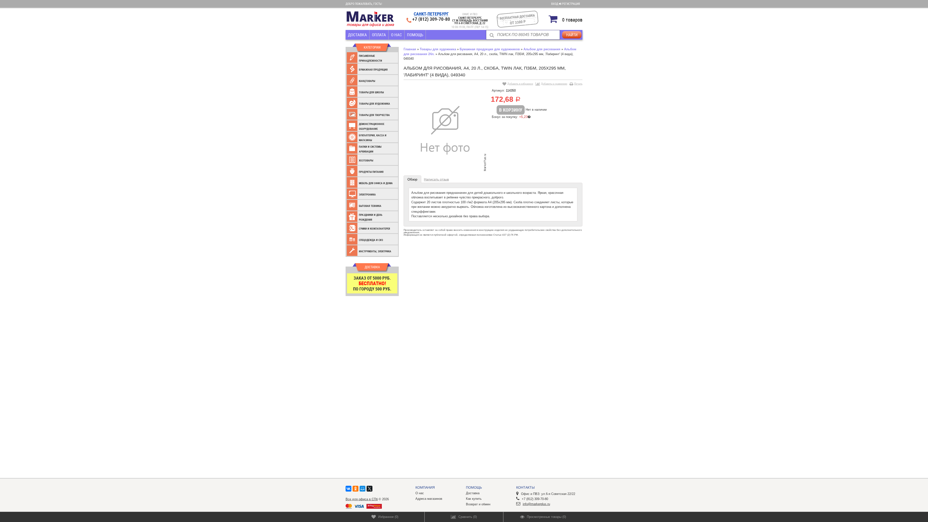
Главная (410, 49)
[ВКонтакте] (348, 489)
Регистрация (571, 4)
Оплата (379, 34)
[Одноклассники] (355, 489)
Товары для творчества (374, 115)
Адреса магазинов (428, 498)
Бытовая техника (370, 206)
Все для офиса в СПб (362, 499)
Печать (578, 83)
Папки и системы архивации (370, 149)
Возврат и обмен (478, 504)
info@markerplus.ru (536, 504)
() (388, 517)
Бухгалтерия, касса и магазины (372, 137)
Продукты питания (371, 172)
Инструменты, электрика (375, 251)
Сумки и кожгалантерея (374, 228)
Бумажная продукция (373, 69)
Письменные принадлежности (370, 58)
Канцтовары (367, 81)
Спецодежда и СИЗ (371, 240)
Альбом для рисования (541, 49)
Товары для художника (374, 103)
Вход (555, 4)
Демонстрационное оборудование (371, 126)
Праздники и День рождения (370, 217)
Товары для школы (371, 92)
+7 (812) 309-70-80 (431, 19)
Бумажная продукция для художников (490, 49)
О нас (396, 34)
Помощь (415, 34)
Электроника (367, 194)
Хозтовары (366, 160)
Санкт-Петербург (431, 14)
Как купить (474, 498)
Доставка (357, 34)
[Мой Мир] (362, 489)
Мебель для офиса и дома (376, 183)
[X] (369, 489)
